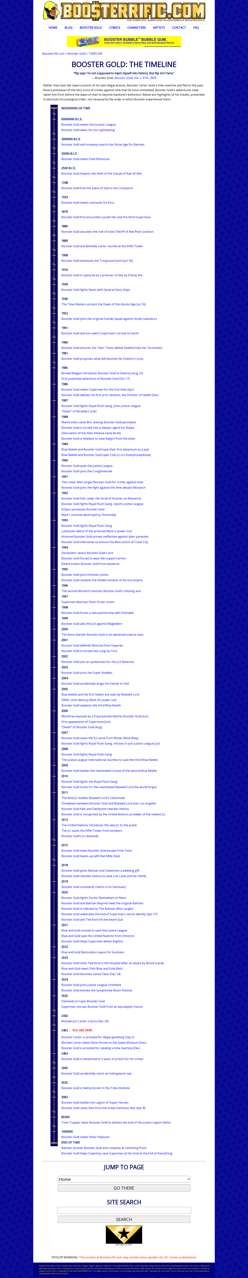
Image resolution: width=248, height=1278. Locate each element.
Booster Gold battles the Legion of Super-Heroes (95, 1102)
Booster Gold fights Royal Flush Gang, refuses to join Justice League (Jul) (110, 743)
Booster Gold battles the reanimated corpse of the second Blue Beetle (109, 771)
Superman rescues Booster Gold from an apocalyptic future (102, 1007)
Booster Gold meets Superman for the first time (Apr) (97, 390)
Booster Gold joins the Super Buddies (86, 673)
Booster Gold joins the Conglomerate (86, 471)
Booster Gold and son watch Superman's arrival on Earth (100, 333)
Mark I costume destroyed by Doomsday (88, 515)
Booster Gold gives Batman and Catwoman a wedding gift (100, 871)
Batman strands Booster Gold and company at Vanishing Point (104, 1148)
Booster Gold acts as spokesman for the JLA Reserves (97, 662)
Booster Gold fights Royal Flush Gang (86, 526)
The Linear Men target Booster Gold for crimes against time (102, 482)
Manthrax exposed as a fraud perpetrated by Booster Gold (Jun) (104, 716)
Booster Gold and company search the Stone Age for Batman (102, 144)
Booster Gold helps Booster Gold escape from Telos (96, 851)
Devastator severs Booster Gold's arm (87, 553)
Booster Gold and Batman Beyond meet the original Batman (102, 903)
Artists (159, 28)
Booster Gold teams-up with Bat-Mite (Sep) (90, 856)
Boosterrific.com (53, 54)
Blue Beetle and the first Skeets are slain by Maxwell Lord (100, 694)
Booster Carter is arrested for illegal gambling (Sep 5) (97, 1037)
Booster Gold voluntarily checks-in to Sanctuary (93, 887)
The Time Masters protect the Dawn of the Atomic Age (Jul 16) (103, 304)
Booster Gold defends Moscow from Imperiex (92, 645)
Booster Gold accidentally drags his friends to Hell (95, 684)
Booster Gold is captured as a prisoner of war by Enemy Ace (102, 275)
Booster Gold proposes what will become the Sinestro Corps (102, 359)
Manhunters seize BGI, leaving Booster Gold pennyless (98, 422)
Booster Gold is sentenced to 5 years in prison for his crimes (102, 1059)
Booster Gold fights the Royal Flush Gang (89, 782)
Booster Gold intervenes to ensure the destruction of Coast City (104, 542)
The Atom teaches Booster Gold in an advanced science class (102, 635)
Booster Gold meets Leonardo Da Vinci (87, 203)
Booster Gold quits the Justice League (87, 466)
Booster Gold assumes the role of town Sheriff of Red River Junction (107, 232)
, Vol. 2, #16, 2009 (135, 78)
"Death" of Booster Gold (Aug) (81, 727)
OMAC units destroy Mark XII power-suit (88, 700)
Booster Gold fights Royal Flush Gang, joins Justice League (101, 406)
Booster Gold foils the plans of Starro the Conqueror (97, 188)
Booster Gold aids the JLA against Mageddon (91, 624)
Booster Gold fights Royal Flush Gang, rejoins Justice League (102, 504)
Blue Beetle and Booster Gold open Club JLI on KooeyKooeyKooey (106, 455)
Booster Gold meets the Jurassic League (88, 125)
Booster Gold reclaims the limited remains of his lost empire (102, 580)
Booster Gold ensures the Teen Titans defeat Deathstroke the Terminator (112, 348)
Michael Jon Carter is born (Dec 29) (85, 1021)
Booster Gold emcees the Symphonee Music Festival (96, 990)
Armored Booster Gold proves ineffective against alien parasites (105, 537)
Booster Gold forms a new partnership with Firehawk (97, 613)
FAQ (196, 28)
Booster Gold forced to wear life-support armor (93, 558)
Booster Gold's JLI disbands (80, 836)
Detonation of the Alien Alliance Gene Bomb (91, 433)
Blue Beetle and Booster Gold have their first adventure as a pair (105, 449)
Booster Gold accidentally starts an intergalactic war (96, 1073)
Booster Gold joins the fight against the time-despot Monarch (103, 488)
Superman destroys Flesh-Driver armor (88, 602)
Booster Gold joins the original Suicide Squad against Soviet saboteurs (109, 319)
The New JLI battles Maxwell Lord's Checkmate (93, 798)
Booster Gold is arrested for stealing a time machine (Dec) (100, 1048)
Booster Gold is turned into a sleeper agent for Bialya (97, 428)
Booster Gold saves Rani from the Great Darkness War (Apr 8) (103, 1108)
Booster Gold (91, 28)
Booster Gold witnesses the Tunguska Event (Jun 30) (97, 261)
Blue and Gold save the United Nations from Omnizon (97, 936)
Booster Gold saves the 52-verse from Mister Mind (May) (100, 738)
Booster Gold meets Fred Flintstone (85, 159)
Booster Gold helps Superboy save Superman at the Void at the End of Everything (116, 1153)
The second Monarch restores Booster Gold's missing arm (101, 591)
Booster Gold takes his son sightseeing (88, 130)
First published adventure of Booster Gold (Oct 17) (95, 379)
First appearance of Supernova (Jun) (86, 722)
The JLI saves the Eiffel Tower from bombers (91, 831)
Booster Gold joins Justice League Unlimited (91, 985)
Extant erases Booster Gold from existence (90, 564)
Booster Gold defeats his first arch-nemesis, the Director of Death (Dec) (109, 395)
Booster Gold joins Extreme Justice (84, 575)
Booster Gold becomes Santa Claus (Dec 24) (91, 974)
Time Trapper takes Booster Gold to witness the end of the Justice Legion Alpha (115, 1122)
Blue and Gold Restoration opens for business (92, 952)
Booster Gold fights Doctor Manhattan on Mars (93, 898)
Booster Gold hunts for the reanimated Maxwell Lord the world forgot (109, 787)
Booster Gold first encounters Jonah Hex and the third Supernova (106, 217)
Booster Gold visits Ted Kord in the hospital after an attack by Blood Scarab (112, 963)
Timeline (95, 54)
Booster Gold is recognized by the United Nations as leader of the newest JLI (113, 814)
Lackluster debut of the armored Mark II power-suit (96, 531)
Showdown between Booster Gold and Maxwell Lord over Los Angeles (108, 803)
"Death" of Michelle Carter (79, 411)
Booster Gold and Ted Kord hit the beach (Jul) (92, 920)
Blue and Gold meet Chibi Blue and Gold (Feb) (92, 969)
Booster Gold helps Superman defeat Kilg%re (92, 941)
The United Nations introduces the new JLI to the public (99, 825)
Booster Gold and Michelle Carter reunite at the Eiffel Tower (102, 246)
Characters (136, 28)
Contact (179, 28)
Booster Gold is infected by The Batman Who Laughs (97, 909)
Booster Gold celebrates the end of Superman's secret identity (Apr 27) (109, 914)
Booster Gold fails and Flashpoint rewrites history (95, 809)
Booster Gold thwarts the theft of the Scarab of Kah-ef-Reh (101, 174)
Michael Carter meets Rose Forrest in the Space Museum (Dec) (103, 1043)
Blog (68, 28)
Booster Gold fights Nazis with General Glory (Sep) (95, 290)
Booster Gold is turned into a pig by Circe (89, 651)
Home (53, 28)
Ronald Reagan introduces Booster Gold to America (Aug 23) (102, 373)
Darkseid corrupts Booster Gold (83, 1001)
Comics (114, 28)
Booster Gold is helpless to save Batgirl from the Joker (98, 439)
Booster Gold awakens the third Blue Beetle (91, 705)
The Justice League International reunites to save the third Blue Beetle (109, 760)
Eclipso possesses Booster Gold (82, 509)
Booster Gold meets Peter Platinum (85, 1137)
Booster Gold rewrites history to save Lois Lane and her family (103, 876)
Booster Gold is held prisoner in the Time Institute (95, 1088)
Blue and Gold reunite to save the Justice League (94, 930)
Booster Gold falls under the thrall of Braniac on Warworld (101, 498)
